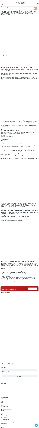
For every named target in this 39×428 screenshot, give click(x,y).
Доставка (2, 403)
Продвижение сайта (4, 397)
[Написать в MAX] (36, 421)
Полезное (2, 414)
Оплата (2, 405)
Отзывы (2, 401)
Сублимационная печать (5, 407)
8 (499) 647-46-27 (21, 2)
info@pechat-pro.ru (21, 3)
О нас (2, 398)
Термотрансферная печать (6, 409)
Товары (2, 413)
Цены (2, 402)
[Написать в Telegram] (36, 425)
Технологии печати (4, 406)
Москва (5, 417)
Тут (33, 281)
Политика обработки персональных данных (9, 415)
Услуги (2, 411)
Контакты (2, 399)
